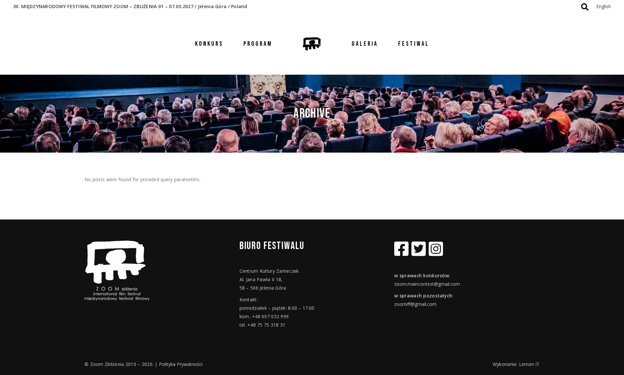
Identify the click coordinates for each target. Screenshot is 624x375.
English (603, 6)
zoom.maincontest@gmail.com (427, 284)
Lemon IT (529, 364)
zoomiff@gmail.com (415, 304)
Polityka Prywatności (180, 364)
